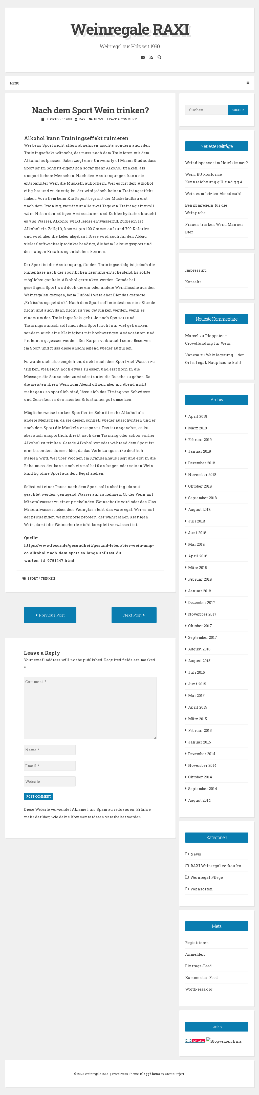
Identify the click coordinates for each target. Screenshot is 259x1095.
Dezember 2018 (201, 462)
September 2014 (202, 788)
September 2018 (202, 497)
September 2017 (202, 637)
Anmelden (195, 954)
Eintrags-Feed (198, 965)
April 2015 (197, 707)
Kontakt (193, 281)
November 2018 (202, 474)
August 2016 (199, 648)
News (98, 119)
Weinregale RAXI (129, 29)
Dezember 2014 (201, 753)
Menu (14, 83)
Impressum (196, 270)
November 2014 (202, 765)
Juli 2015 (196, 672)
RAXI (83, 119)
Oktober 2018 (200, 486)
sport (33, 578)
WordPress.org (198, 989)
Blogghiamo (150, 1074)
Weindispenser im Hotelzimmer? (216, 162)
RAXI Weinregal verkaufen (216, 865)
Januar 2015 (199, 741)
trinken (48, 578)
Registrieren (197, 942)
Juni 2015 (197, 683)
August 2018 (199, 509)
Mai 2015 (196, 695)
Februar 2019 (200, 439)
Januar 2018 (199, 590)
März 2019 (197, 427)
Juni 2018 (197, 532)
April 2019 (197, 416)
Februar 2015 (200, 730)
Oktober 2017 (200, 625)
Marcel (192, 335)
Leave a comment (122, 119)
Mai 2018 (196, 544)
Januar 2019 (199, 451)
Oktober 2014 (200, 776)
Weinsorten (201, 888)
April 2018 (197, 555)
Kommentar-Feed (201, 977)
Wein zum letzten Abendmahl (213, 193)
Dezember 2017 (201, 602)
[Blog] (224, 1041)
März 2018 (197, 567)
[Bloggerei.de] (195, 1041)
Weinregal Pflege (206, 877)
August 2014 (199, 800)
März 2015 (197, 718)
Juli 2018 (196, 520)
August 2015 (199, 660)
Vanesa (192, 354)
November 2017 (202, 614)
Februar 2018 (200, 579)
